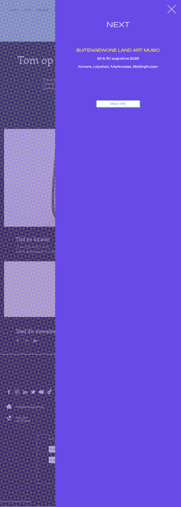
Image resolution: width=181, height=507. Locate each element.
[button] (171, 9)
